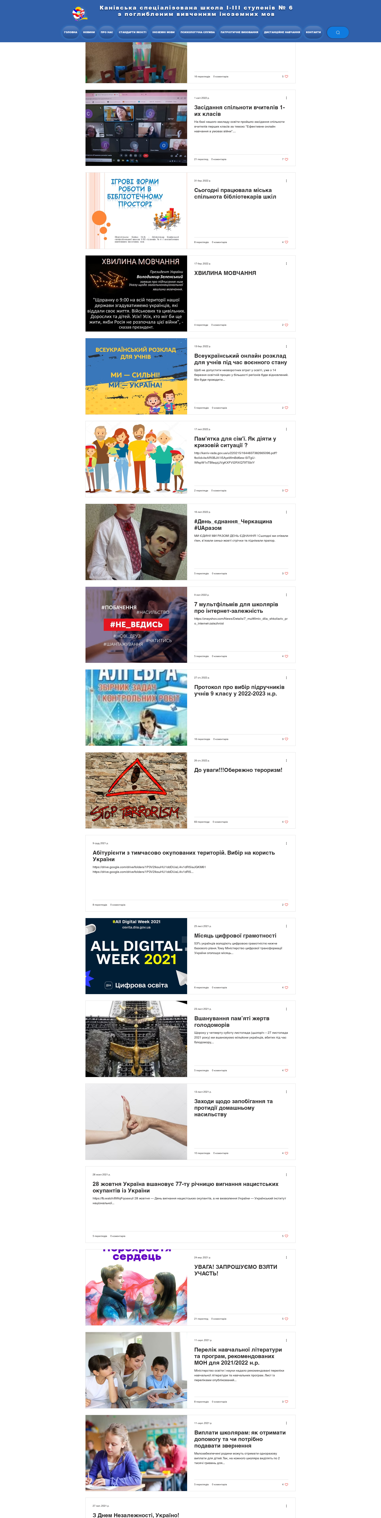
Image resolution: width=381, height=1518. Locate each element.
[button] (107, 32)
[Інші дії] (287, 98)
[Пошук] (338, 32)
